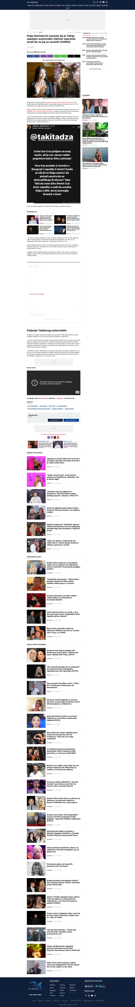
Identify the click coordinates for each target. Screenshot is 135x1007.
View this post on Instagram (36, 294)
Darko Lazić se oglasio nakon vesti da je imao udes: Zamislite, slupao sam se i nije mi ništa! (63, 915)
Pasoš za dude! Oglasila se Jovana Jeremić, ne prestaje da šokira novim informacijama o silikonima (63, 702)
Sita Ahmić (52, 406)
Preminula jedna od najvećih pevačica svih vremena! (60, 865)
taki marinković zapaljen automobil (39, 409)
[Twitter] (106, 2)
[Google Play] (100, 986)
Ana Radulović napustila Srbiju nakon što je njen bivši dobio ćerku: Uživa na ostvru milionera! (94, 165)
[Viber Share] (46, 56)
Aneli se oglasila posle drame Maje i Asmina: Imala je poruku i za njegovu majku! (63, 510)
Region (72, 988)
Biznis (87, 5)
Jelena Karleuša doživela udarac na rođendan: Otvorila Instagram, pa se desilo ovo (63, 850)
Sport (52, 5)
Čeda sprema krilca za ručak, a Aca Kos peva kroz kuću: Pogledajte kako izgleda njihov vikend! (63, 614)
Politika (46, 5)
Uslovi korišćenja (88, 1000)
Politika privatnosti (76, 1000)
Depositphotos (99, 1000)
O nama (33, 1000)
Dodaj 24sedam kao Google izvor (55, 60)
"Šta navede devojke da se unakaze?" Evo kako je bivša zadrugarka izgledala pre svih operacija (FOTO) (63, 669)
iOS (39, 398)
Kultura (92, 5)
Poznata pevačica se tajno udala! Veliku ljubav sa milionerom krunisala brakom (61, 598)
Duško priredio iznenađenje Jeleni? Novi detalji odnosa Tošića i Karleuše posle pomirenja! (63, 883)
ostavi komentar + (71, 420)
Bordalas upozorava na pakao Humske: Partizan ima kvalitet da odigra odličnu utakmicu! (96, 39)
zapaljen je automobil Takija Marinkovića (59, 102)
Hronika (68, 5)
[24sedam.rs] (32, 2)
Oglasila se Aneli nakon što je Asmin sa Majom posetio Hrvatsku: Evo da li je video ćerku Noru (63, 461)
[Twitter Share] (74, 56)
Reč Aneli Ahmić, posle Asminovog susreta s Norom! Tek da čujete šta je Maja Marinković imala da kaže (46, 444)
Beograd (72, 985)
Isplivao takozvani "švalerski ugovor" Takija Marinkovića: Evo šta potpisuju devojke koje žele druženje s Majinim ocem (63, 528)
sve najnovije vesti (95, 69)
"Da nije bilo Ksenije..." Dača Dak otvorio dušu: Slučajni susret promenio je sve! (61, 932)
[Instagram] (100, 2)
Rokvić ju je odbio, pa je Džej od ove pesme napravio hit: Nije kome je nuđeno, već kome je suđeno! (63, 768)
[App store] (89, 986)
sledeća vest (68, 441)
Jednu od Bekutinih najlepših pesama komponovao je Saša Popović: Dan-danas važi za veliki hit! (63, 948)
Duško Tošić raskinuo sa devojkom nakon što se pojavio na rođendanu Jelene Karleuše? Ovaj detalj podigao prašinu (63, 566)
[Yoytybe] (103, 2)
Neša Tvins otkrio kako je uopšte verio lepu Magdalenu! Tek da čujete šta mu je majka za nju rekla (63, 965)
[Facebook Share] (33, 56)
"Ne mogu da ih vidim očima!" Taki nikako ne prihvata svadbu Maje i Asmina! (71, 444)
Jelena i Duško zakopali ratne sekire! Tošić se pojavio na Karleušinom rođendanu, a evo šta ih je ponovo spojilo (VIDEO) (63, 900)
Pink (66, 241)
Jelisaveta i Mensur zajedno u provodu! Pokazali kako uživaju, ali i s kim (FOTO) (95, 116)
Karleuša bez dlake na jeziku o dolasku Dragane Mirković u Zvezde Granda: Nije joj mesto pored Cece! (63, 833)
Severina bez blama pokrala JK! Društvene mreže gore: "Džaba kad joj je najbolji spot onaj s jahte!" (62, 653)
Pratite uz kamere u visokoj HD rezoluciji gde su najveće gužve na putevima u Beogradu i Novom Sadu (73, 228)
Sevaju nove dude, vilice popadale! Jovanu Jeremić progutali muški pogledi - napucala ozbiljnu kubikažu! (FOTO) (63, 818)
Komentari (104, 33)
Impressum (48, 1000)
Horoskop (105, 5)
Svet (63, 5)
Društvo (74, 5)
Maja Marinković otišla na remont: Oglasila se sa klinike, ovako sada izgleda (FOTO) (62, 718)
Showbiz (57, 5)
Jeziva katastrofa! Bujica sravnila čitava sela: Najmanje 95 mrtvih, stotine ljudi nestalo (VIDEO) (96, 45)
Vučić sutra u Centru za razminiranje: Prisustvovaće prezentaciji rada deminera (94, 63)
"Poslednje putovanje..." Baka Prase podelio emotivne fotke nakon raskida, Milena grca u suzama (63, 581)
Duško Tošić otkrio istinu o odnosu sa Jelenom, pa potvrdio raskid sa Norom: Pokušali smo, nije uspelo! (63, 801)
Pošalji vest (65, 1000)
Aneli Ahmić (43, 406)
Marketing (57, 1000)
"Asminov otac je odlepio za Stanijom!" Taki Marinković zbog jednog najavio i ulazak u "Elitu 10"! (62, 494)
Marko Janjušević (57, 409)
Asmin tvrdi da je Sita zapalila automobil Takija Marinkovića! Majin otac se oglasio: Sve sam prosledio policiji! (46, 218)
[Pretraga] (94, 2)
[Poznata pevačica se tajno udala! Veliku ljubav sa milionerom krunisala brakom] (36, 600)
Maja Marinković (33, 406)
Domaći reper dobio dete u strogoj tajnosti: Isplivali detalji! (96, 51)
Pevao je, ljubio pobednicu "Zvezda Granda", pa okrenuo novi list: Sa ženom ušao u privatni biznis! (62, 784)
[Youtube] (58, 437)
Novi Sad (73, 993)
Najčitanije (95, 33)
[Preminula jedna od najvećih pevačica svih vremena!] (36, 869)
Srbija (98, 5)
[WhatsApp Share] (60, 56)
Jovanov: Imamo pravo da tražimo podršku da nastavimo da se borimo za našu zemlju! (97, 56)
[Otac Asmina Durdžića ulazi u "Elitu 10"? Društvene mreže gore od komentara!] (36, 688)
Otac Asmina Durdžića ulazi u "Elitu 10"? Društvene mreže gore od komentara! (63, 685)
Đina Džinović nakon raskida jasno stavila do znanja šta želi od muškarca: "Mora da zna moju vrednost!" (62, 736)
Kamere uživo (39, 5)
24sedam (59, 398)
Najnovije (31, 5)
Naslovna (29, 32)
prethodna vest (44, 441)
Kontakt (40, 1000)
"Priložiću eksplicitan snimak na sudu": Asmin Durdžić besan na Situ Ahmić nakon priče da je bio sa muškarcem (73, 218)
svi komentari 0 (55, 420)
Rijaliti (67, 8)
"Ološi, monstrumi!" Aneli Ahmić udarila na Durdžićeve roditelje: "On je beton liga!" (63, 477)
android (45, 398)
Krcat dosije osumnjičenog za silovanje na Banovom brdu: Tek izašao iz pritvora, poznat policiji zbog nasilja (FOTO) (95, 141)
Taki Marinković (62, 406)
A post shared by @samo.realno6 (53, 319)
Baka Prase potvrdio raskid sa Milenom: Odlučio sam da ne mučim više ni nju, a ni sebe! (63, 631)
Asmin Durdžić (69, 409)
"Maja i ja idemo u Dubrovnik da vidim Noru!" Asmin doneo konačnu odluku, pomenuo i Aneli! (63, 543)
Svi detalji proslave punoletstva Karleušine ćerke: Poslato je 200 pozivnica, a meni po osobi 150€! (61, 751)
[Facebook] (97, 2)
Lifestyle (81, 5)
